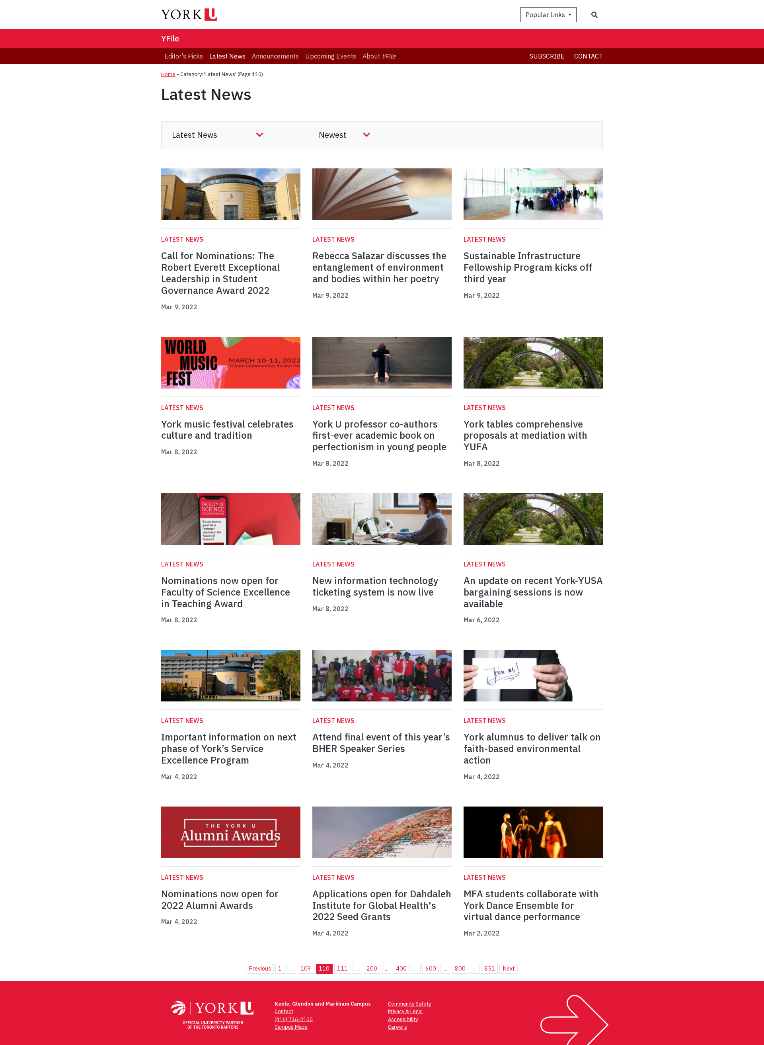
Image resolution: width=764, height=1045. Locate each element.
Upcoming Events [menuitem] (330, 56)
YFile (170, 38)
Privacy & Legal (405, 1011)
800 (460, 968)
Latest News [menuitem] (227, 56)
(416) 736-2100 (294, 1019)
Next (509, 968)
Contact (588, 56)
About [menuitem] (379, 56)
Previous (260, 968)
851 (489, 968)
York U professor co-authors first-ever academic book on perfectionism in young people (379, 435)
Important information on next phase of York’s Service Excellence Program (228, 748)
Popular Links (546, 15)
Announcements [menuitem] (275, 56)
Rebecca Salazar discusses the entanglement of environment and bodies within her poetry (379, 267)
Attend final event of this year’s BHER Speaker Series (381, 743)
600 (430, 968)
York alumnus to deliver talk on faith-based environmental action (532, 748)
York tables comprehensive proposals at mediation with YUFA (525, 435)
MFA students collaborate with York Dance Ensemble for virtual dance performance (531, 905)
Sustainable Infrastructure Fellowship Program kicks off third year (528, 267)
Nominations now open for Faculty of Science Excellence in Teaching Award (225, 592)
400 (401, 968)
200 (371, 968)
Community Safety (409, 1003)
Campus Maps (291, 1027)
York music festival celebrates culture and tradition (227, 430)
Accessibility (403, 1019)
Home (168, 74)
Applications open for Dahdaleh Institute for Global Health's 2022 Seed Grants (381, 905)
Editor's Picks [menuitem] (183, 56)
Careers (397, 1027)
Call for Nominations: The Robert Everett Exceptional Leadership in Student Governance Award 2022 (220, 272)
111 (342, 968)
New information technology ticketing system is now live (375, 586)
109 (305, 968)
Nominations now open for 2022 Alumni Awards (220, 899)
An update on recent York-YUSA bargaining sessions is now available (533, 592)
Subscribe (547, 56)
